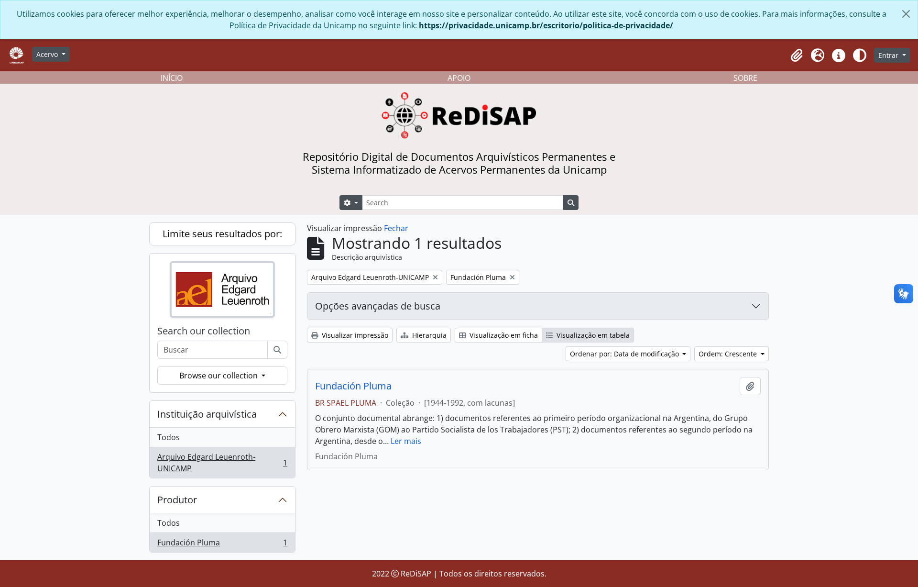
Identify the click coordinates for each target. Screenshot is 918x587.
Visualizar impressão (354, 335)
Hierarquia (428, 335)
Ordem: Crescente (729, 353)
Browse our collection (219, 375)
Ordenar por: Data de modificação (625, 353)
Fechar (396, 228)
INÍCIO (172, 78)
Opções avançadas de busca (377, 305)
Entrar (889, 55)
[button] (796, 55)
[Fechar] (906, 13)
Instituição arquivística (207, 414)
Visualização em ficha (503, 335)
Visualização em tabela (592, 335)
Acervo (48, 54)
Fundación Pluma (222, 544)
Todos (168, 437)
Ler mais (406, 441)
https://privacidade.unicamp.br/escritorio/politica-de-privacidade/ (546, 25)
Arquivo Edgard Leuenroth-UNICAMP (222, 463)
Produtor (177, 499)
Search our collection (203, 331)
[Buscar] (277, 350)
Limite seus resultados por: (222, 233)
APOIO (459, 78)
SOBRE (745, 78)
